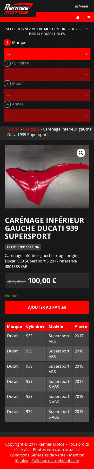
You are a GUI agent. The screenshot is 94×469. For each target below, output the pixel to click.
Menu (82, 7)
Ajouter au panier (47, 307)
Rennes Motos (51, 444)
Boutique (31, 129)
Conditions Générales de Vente (38, 455)
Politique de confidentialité (55, 460)
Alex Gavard (62, 466)
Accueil (13, 129)
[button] (81, 153)
